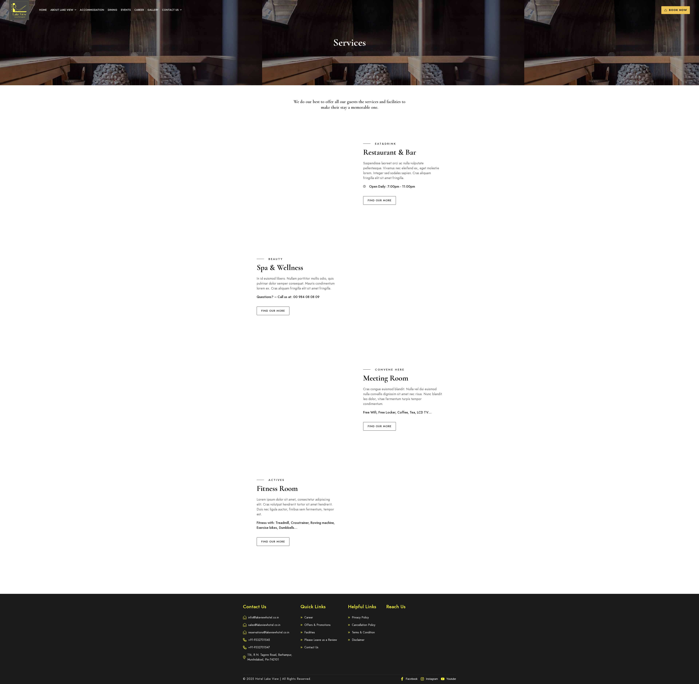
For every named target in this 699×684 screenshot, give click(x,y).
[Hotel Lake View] (19, 10)
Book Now (678, 10)
